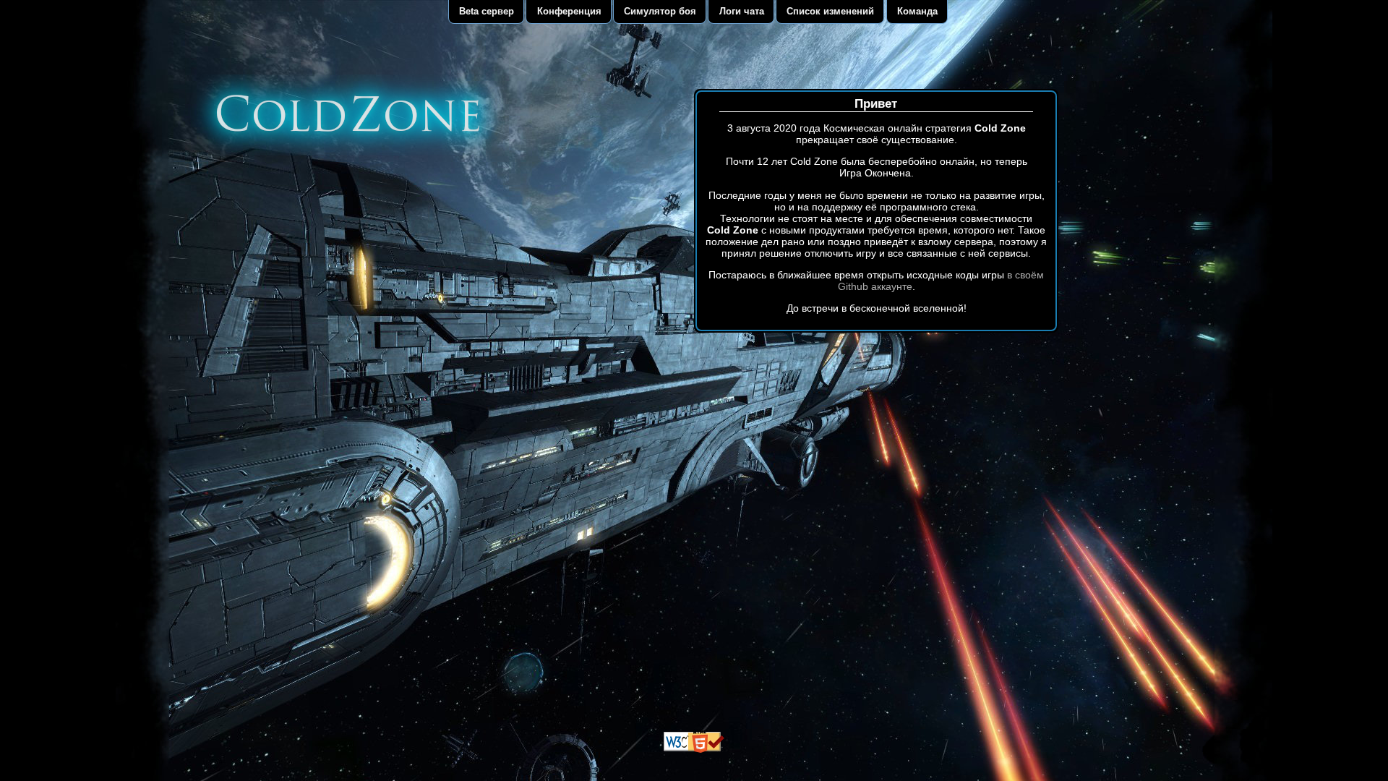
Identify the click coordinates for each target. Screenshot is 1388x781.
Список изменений (830, 11)
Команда (917, 11)
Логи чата (741, 11)
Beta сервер (486, 11)
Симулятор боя (660, 11)
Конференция (569, 11)
